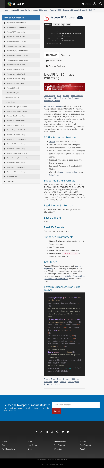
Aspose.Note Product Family (16, 74)
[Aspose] (17, 4)
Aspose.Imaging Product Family (17, 51)
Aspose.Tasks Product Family (16, 65)
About (82, 449)
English (87, 4)
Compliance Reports (12, 97)
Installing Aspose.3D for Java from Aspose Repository (64, 277)
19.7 (80, 18)
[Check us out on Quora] (57, 431)
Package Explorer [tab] (56, 66)
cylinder (75, 172)
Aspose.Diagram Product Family (17, 60)
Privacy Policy (45, 464)
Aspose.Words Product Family (17, 27)
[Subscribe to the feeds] (68, 431)
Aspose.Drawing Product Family (17, 158)
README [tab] (52, 55)
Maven (48, 24)
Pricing (83, 441)
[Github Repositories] (63, 431)
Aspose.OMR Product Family (16, 139)
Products (31, 441)
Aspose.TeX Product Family (16, 167)
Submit (57, 411)
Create (52, 141)
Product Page (49, 95)
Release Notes (10, 102)
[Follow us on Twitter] (41, 431)
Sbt (68, 24)
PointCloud (53, 175)
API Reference (77, 95)
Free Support (73, 98)
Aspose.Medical (12, 176)
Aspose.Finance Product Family (17, 153)
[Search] (101, 4)
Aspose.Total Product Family (16, 23)
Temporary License (52, 100)
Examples (48, 98)
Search (63, 98)
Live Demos (33, 445)
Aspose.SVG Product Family (16, 148)
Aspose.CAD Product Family (16, 79)
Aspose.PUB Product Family (16, 144)
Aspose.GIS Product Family (15, 121)
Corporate (10, 181)
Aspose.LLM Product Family (16, 172)
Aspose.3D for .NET (13, 88)
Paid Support (85, 445)
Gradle (56, 24)
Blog (56, 98)
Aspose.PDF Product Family (16, 32)
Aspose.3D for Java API (53, 106)
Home (6, 10)
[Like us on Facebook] (36, 431)
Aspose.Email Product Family (16, 41)
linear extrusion (65, 172)
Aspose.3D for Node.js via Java (17, 111)
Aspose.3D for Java (40, 10)
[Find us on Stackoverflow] (52, 431)
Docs (59, 95)
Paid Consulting (8, 449)
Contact (61, 464)
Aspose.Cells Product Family (16, 37)
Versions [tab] (67, 55)
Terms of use (54, 464)
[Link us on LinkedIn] (47, 431)
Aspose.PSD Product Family (16, 135)
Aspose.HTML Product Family (16, 116)
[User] (94, 4)
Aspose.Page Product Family (16, 130)
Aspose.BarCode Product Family (17, 55)
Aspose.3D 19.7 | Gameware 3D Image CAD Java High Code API (72, 10)
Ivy (63, 24)
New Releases (60, 441)
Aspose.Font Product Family (16, 162)
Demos (66, 95)
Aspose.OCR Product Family (16, 69)
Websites (58, 449)
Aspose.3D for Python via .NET (17, 107)
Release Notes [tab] (55, 60)
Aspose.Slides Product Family (16, 46)
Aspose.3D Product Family (21, 10)
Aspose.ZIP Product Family (15, 125)
